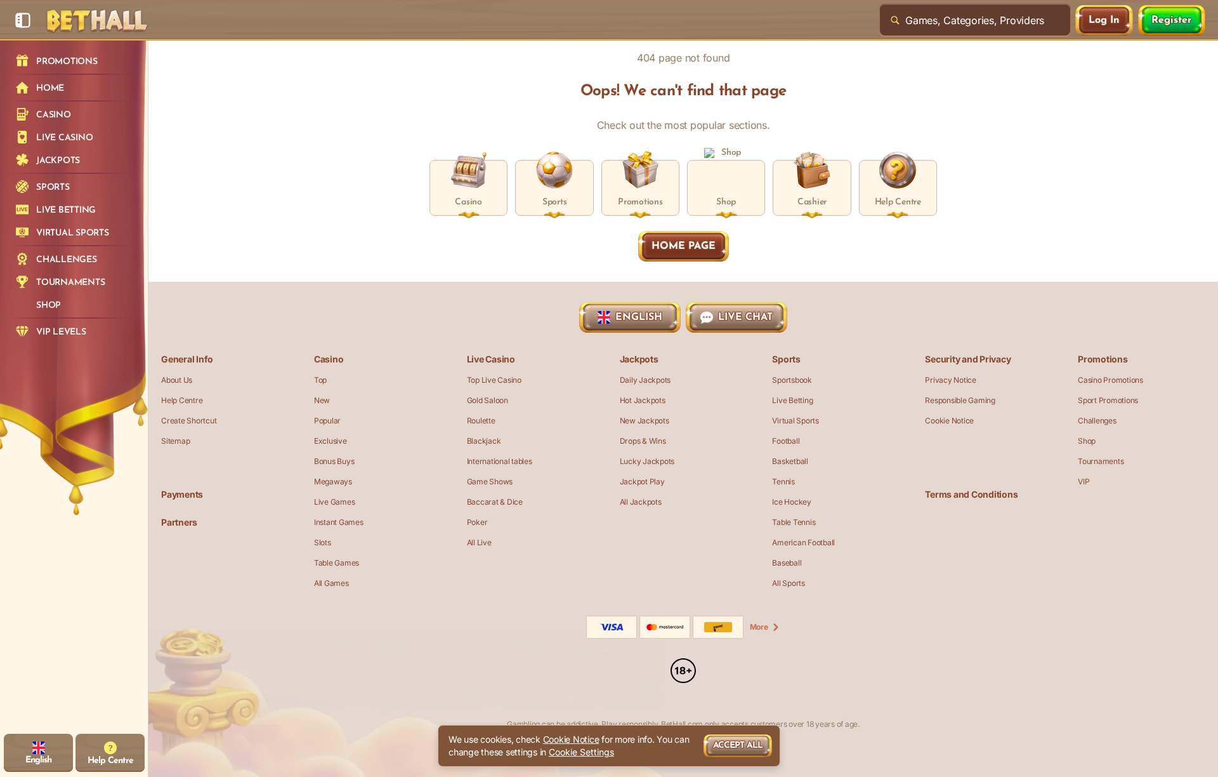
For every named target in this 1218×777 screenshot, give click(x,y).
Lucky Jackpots (647, 461)
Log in (1104, 20)
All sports (788, 583)
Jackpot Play (642, 481)
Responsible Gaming (960, 400)
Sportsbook (792, 380)
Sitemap (175, 441)
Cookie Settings (581, 752)
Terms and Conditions (971, 494)
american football (803, 542)
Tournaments (1100, 461)
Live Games (334, 502)
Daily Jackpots (645, 380)
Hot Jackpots (642, 400)
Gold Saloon (487, 400)
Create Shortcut (188, 420)
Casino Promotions (1110, 380)
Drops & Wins (643, 441)
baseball (786, 563)
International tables (499, 461)
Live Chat (745, 317)
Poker (477, 522)
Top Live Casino (494, 380)
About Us (176, 380)
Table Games (336, 563)
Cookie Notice (949, 420)
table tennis (793, 522)
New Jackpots (644, 420)
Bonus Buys (334, 461)
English (638, 317)
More (759, 627)
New (322, 400)
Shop (1087, 441)
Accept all (738, 745)
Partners (179, 522)
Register (1171, 20)
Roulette (481, 420)
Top (320, 380)
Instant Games (338, 522)
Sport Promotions (1108, 400)
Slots (322, 542)
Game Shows (490, 481)
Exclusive (330, 441)
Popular (327, 420)
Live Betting (792, 400)
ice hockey (791, 502)
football (785, 441)
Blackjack (484, 441)
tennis (783, 481)
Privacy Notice (950, 380)
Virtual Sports (795, 420)
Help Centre (181, 400)
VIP (1083, 481)
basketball (790, 461)
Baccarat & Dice (495, 502)
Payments (182, 494)
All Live (479, 542)
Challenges (1097, 420)
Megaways (333, 481)
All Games (331, 583)
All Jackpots (641, 502)
